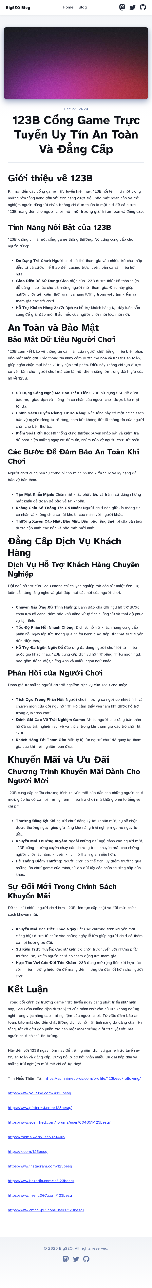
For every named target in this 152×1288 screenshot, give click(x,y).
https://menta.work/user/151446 (36, 1136)
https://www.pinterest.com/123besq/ (40, 1107)
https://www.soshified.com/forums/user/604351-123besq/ (59, 1122)
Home (68, 7)
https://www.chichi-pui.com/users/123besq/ (46, 1210)
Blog (83, 7)
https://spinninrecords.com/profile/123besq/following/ (93, 1078)
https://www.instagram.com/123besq (40, 1166)
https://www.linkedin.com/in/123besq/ (41, 1180)
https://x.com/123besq (28, 1151)
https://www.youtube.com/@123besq (39, 1093)
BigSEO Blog (18, 7)
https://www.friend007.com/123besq (40, 1195)
